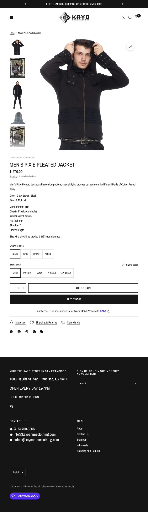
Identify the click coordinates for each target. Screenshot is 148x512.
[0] (135, 17)
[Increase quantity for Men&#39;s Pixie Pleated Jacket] (23, 288)
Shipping (13, 176)
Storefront (82, 440)
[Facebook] (12, 331)
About (80, 428)
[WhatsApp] (35, 331)
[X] (20, 331)
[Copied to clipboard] (42, 331)
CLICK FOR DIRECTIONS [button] (24, 397)
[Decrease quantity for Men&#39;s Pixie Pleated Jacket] (13, 288)
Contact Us (82, 434)
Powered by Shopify (65, 486)
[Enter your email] (134, 383)
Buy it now (74, 299)
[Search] (130, 17)
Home (12, 33)
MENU (81, 421)
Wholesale (82, 445)
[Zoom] (130, 47)
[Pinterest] (27, 331)
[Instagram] (14, 407)
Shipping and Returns (88, 451)
